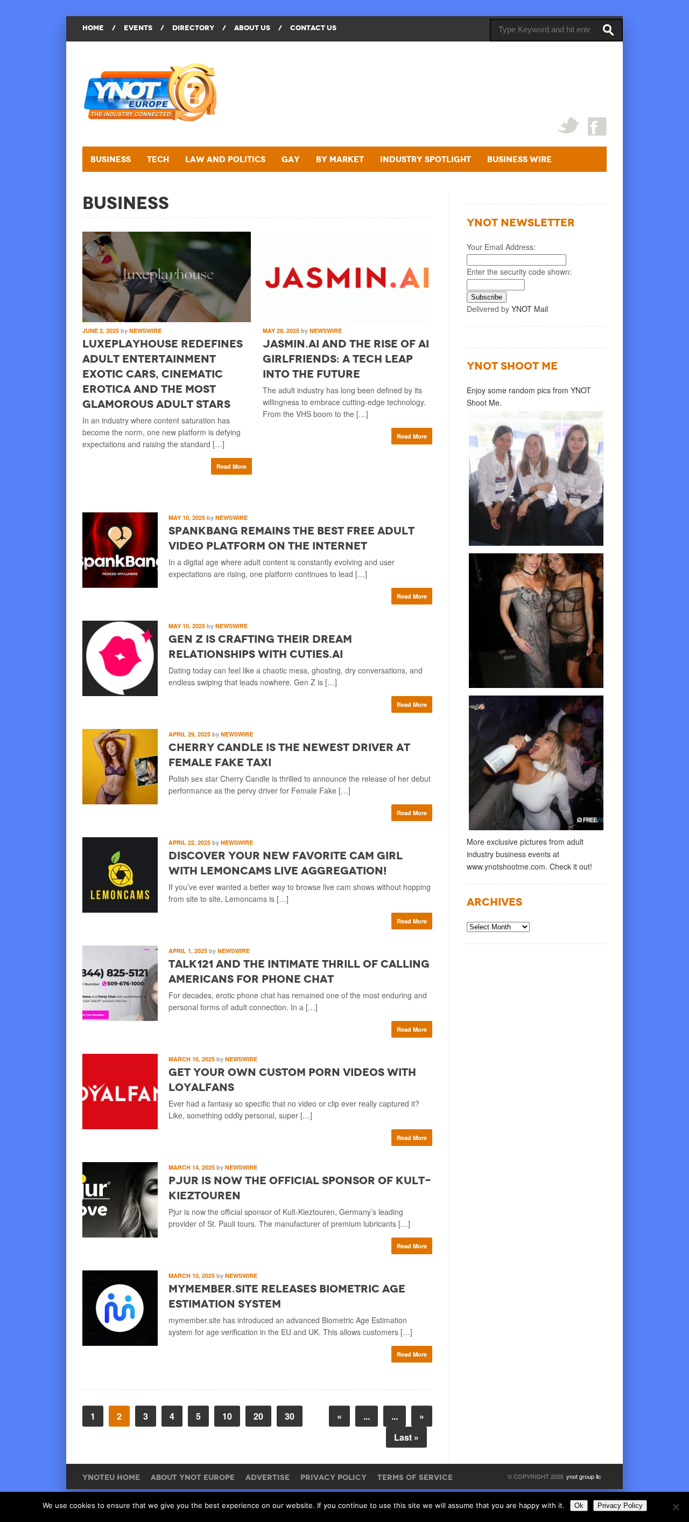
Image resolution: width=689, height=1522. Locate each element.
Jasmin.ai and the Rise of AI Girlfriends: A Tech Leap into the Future (346, 359)
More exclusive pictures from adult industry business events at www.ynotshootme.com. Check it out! (529, 854)
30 (289, 1416)
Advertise (267, 1477)
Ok (578, 1506)
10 (227, 1416)
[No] (675, 1507)
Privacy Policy (333, 1477)
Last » (406, 1437)
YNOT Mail (529, 308)
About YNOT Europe (193, 1477)
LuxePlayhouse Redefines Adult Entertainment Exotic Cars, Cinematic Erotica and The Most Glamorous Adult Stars (162, 374)
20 (258, 1416)
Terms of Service (415, 1477)
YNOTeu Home (111, 1477)
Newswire (145, 330)
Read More (231, 466)
